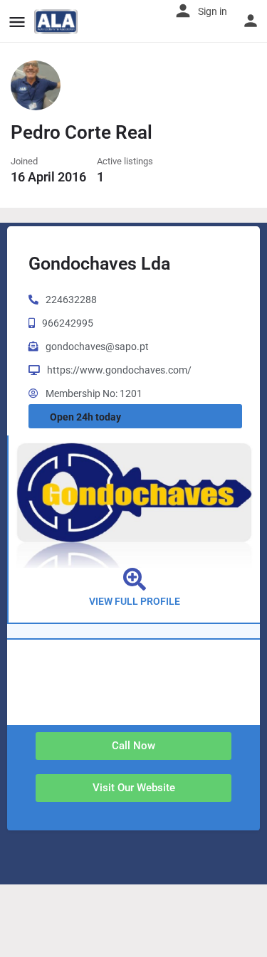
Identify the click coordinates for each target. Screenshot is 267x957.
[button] (133, 746)
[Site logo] (57, 21)
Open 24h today (85, 417)
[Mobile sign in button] (250, 20)
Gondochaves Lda (99, 263)
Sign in (212, 11)
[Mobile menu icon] (17, 22)
